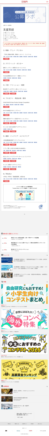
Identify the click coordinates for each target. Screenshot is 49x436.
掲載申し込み (17, 423)
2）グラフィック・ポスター (8, 34)
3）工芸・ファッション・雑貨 (9, 35)
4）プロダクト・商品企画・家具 (9, 37)
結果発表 (13, 93)
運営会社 (9, 423)
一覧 (47, 255)
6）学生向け (5, 39)
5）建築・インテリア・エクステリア (10, 38)
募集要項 (6, 58)
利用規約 (32, 423)
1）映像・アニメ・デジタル (8, 32)
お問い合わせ (40, 423)
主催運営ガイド (24, 423)
